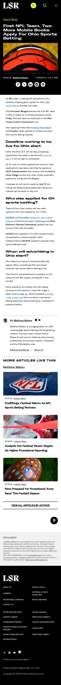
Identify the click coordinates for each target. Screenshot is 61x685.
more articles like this (29, 360)
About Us (38, 350)
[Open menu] (56, 5)
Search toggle (45, 5)
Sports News (10, 19)
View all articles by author (30, 505)
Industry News (20, 398)
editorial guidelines (19, 350)
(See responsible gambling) (37, 560)
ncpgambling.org (34, 555)
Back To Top (54, 520)
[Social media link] (18, 84)
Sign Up (33, 5)
